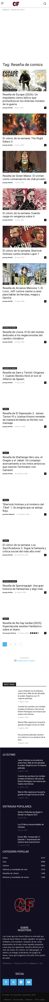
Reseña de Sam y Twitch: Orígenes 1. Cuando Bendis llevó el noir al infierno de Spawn (23, 376)
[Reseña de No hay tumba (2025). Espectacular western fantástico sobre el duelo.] (24, 609)
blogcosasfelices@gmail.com (28, 963)
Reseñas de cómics (9, 90)
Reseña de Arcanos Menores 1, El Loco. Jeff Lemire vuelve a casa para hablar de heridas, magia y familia (23, 293)
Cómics (5, 171)
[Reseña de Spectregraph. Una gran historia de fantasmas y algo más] (24, 571)
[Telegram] (21, 982)
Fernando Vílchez (9, 633)
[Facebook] (6, 982)
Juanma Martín (9, 514)
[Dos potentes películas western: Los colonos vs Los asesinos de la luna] (9, 738)
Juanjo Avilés (8, 108)
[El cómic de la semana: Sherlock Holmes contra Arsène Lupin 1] (24, 236)
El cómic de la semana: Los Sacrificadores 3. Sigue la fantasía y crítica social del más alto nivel (24, 548)
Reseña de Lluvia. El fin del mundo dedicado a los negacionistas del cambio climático (23, 335)
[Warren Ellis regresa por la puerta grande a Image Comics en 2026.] (9, 725)
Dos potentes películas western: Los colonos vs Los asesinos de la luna (31, 737)
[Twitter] (13, 982)
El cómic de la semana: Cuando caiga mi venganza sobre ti (21, 215)
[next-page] (21, 644)
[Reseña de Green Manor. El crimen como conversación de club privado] (24, 162)
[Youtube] (28, 982)
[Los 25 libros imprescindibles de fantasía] (9, 827)
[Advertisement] (24, 36)
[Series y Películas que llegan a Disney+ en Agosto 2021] (9, 815)
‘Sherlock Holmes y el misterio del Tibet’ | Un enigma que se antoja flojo (23, 507)
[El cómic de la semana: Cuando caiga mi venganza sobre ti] (24, 199)
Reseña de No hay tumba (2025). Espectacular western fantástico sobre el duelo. (22, 626)
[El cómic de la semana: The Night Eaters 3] (24, 124)
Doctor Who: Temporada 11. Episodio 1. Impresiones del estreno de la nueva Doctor (29, 839)
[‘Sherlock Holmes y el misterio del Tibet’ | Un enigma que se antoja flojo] (24, 490)
